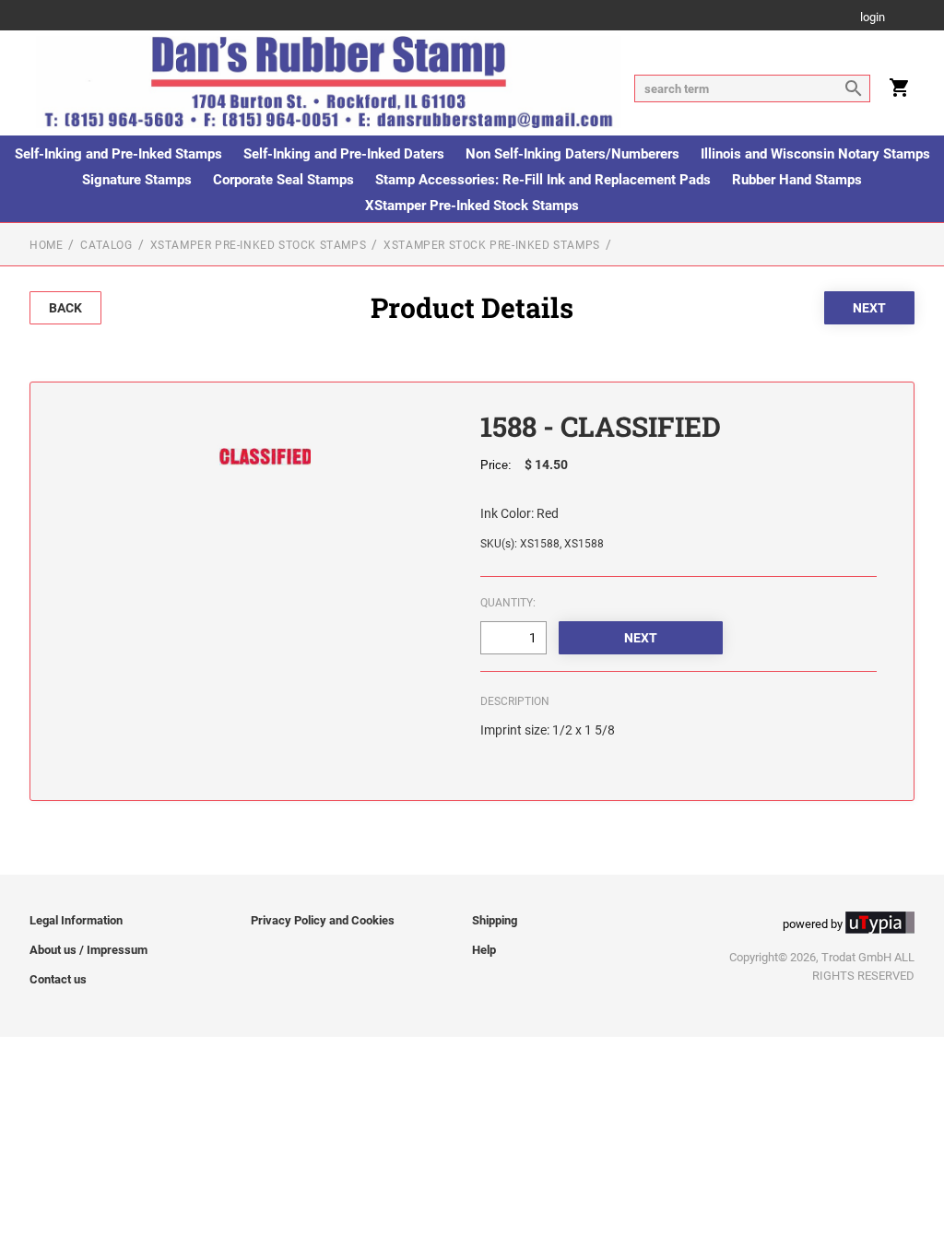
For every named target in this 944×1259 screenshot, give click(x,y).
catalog (106, 245)
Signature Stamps (137, 179)
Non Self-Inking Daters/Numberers (572, 154)
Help (484, 950)
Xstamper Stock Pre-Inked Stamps (492, 245)
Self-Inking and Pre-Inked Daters (343, 154)
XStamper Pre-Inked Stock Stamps (472, 205)
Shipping (494, 920)
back (65, 307)
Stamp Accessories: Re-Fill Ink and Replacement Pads (543, 179)
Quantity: (508, 602)
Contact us (58, 979)
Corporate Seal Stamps (283, 179)
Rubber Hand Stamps (797, 179)
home (46, 245)
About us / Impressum (89, 950)
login (872, 18)
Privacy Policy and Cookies (323, 920)
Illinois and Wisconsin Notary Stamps (815, 154)
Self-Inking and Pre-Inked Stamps (118, 154)
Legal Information (76, 920)
